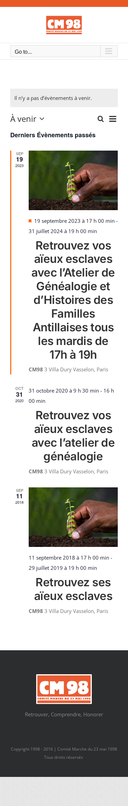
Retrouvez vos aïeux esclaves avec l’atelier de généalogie (73, 435)
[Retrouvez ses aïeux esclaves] (73, 517)
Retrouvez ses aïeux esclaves (73, 589)
